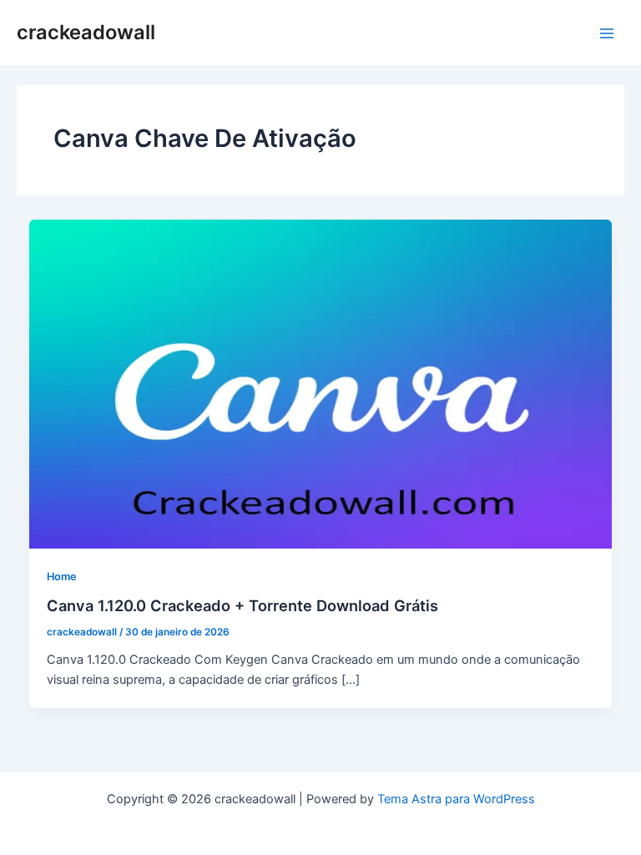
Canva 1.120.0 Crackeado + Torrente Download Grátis (242, 605)
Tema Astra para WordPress (456, 799)
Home (62, 576)
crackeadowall (86, 32)
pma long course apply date (321, 819)
